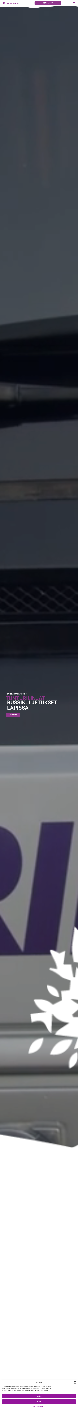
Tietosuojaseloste (38, 1406)
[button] (75, 1383)
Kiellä (39, 1402)
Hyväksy (39, 1396)
